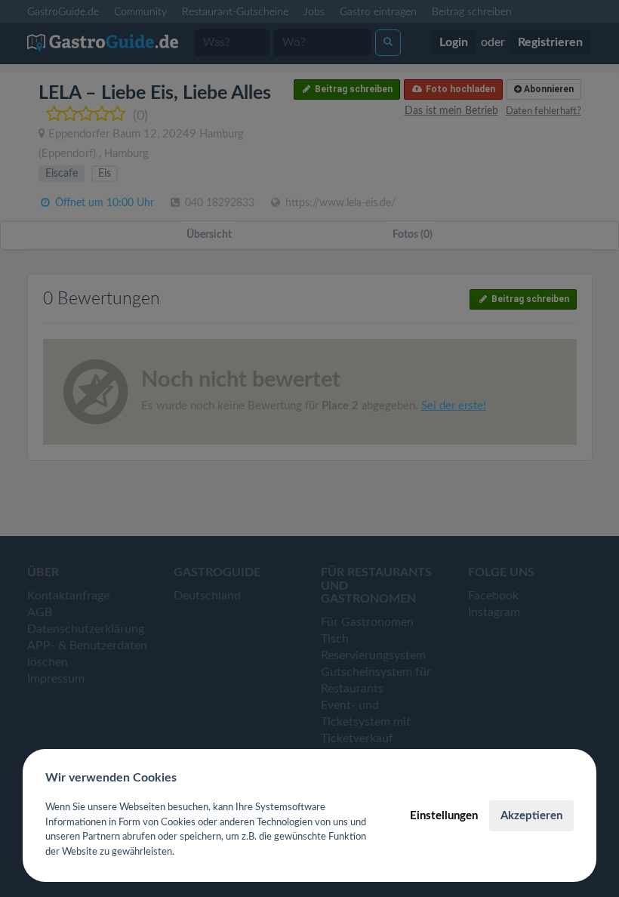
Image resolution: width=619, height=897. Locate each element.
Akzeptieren (531, 815)
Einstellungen (444, 815)
